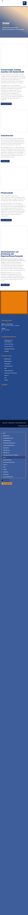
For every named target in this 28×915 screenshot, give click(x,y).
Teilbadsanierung (7, 440)
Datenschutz (6, 474)
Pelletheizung (6, 452)
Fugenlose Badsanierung (8, 445)
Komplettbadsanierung (8, 438)
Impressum (5, 472)
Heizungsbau (6, 447)
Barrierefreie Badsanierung (9, 443)
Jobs (4, 467)
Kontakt (4, 469)
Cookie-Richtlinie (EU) (8, 476)
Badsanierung (6, 435)
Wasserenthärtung (7, 459)
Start (4, 433)
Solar (4, 457)
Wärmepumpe (6, 450)
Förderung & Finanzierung (9, 462)
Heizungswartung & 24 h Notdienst (10, 455)
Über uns (5, 464)
